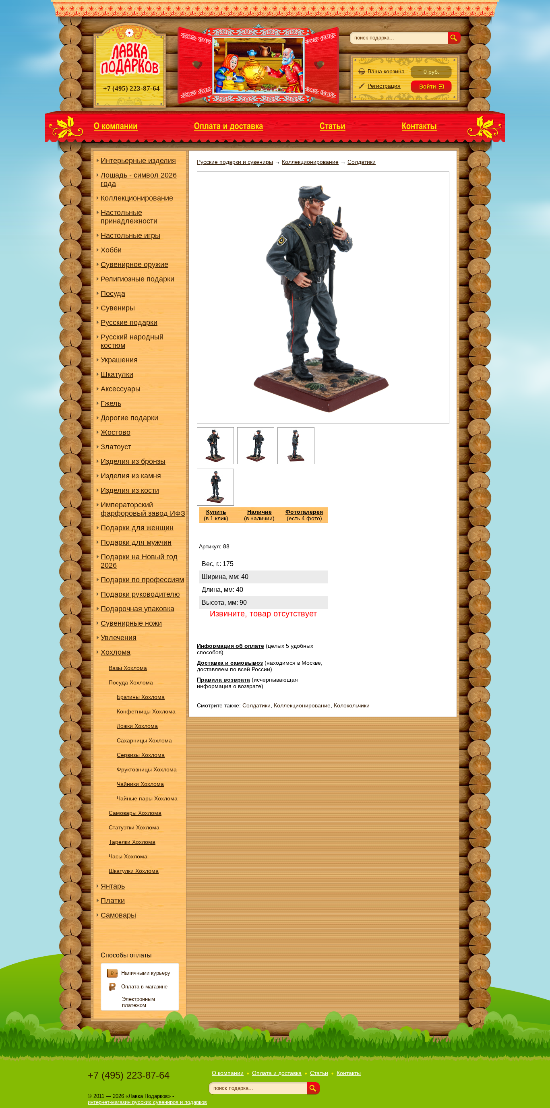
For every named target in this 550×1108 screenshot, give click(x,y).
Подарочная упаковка (137, 609)
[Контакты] (419, 125)
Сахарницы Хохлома (144, 740)
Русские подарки (129, 322)
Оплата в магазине (144, 987)
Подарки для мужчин (136, 542)
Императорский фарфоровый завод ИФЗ (143, 509)
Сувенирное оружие (134, 264)
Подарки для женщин (137, 528)
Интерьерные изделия (138, 161)
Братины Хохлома (141, 697)
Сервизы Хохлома (141, 755)
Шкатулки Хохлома (134, 871)
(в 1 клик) (216, 515)
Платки (113, 901)
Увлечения (118, 638)
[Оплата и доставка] (228, 125)
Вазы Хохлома (128, 668)
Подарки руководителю (140, 594)
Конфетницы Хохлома (146, 711)
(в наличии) (259, 515)
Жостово (115, 432)
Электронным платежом (138, 1002)
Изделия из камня (131, 476)
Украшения (119, 360)
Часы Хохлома (128, 856)
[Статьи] (332, 125)
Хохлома (115, 652)
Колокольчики (352, 705)
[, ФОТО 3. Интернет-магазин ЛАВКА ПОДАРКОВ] (295, 462)
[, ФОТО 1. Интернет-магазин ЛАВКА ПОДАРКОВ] (215, 462)
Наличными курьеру (145, 973)
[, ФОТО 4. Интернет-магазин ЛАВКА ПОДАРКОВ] (215, 503)
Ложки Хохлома (137, 726)
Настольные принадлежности (129, 217)
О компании (228, 1073)
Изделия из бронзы (133, 461)
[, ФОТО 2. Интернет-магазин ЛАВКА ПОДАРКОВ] (255, 462)
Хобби (111, 250)
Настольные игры (130, 236)
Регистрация (384, 86)
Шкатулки (117, 374)
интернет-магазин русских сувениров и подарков (147, 1102)
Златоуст (116, 447)
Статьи (319, 1073)
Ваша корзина (386, 71)
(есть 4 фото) (304, 515)
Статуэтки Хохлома (134, 827)
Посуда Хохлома (131, 682)
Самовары (118, 915)
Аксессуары (121, 389)
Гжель (111, 403)
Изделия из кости (130, 490)
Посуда (113, 293)
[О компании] (116, 125)
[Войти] (431, 87)
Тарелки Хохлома (132, 842)
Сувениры (118, 308)
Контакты (349, 1073)
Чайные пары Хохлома (147, 798)
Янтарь (113, 886)
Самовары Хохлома (135, 813)
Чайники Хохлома (140, 784)
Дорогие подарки (129, 418)
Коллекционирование (137, 198)
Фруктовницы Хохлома (147, 769)
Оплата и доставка (277, 1073)
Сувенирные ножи (131, 623)
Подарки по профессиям (142, 580)
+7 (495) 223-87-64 (129, 1075)
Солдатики (256, 705)
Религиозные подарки (137, 279)
